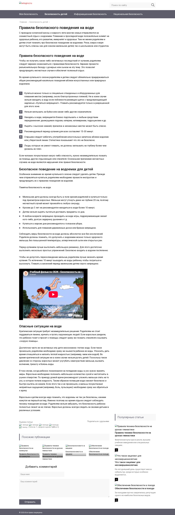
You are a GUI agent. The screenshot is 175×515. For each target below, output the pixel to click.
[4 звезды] (54, 425)
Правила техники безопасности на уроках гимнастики (52, 456)
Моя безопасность (28, 14)
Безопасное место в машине (74, 453)
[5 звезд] (23, 427)
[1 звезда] (24, 425)
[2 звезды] (34, 425)
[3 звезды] (44, 425)
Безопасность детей (56, 14)
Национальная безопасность (128, 14)
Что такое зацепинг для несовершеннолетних (127, 463)
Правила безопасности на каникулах (29, 455)
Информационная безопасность (90, 14)
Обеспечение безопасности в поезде (99, 453)
